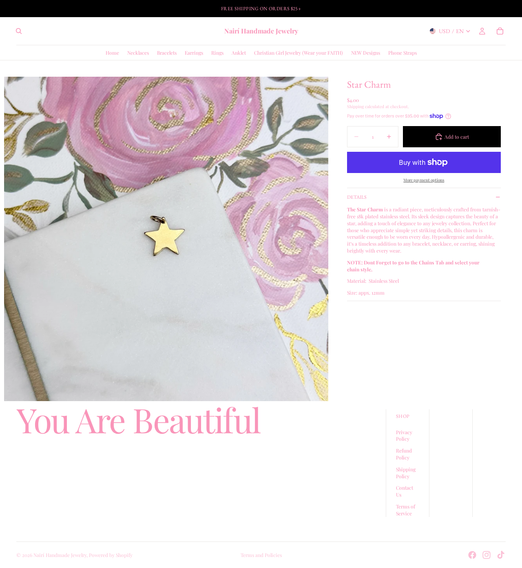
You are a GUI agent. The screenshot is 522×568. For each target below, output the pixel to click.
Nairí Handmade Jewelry (59, 555)
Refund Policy (404, 454)
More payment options (423, 180)
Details (357, 197)
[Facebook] (472, 555)
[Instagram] (486, 555)
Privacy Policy (404, 435)
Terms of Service (405, 510)
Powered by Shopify (111, 555)
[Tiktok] (501, 555)
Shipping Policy (406, 472)
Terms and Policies (261, 555)
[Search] (19, 31)
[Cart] (500, 31)
